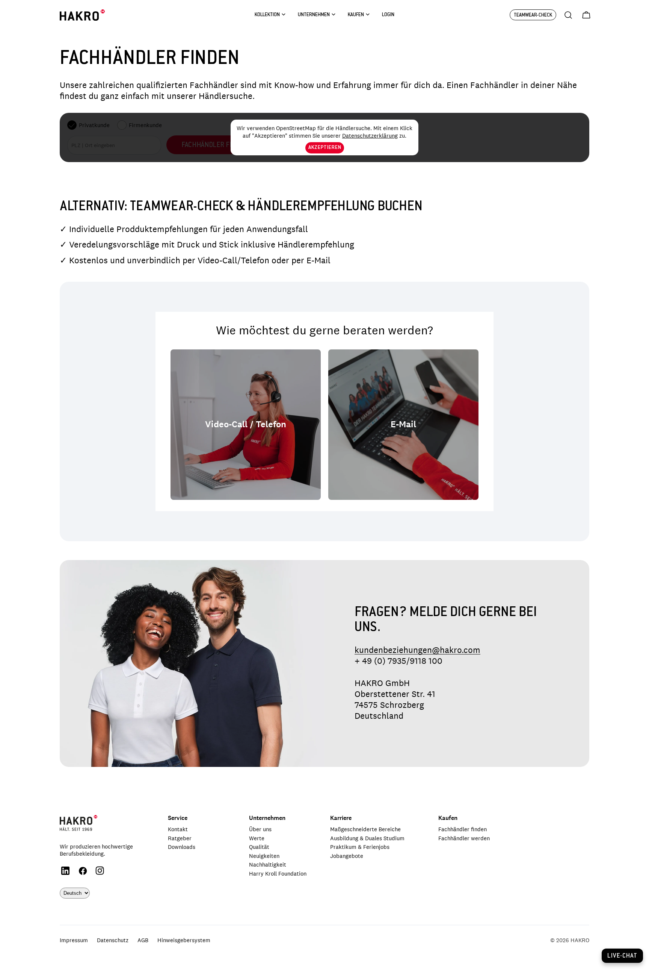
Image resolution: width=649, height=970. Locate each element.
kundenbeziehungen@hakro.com (417, 650)
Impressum (74, 940)
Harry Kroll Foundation (277, 873)
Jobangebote (346, 855)
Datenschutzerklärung (370, 135)
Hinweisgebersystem (183, 940)
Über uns (260, 829)
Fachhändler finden (462, 829)
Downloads (181, 846)
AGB (142, 940)
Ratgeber (180, 838)
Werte (256, 838)
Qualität (259, 846)
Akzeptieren (324, 148)
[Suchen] (568, 15)
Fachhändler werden (464, 838)
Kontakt (178, 829)
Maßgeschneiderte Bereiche (365, 829)
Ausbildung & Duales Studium (367, 838)
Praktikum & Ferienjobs (359, 846)
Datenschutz (112, 940)
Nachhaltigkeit (267, 864)
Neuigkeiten (264, 855)
